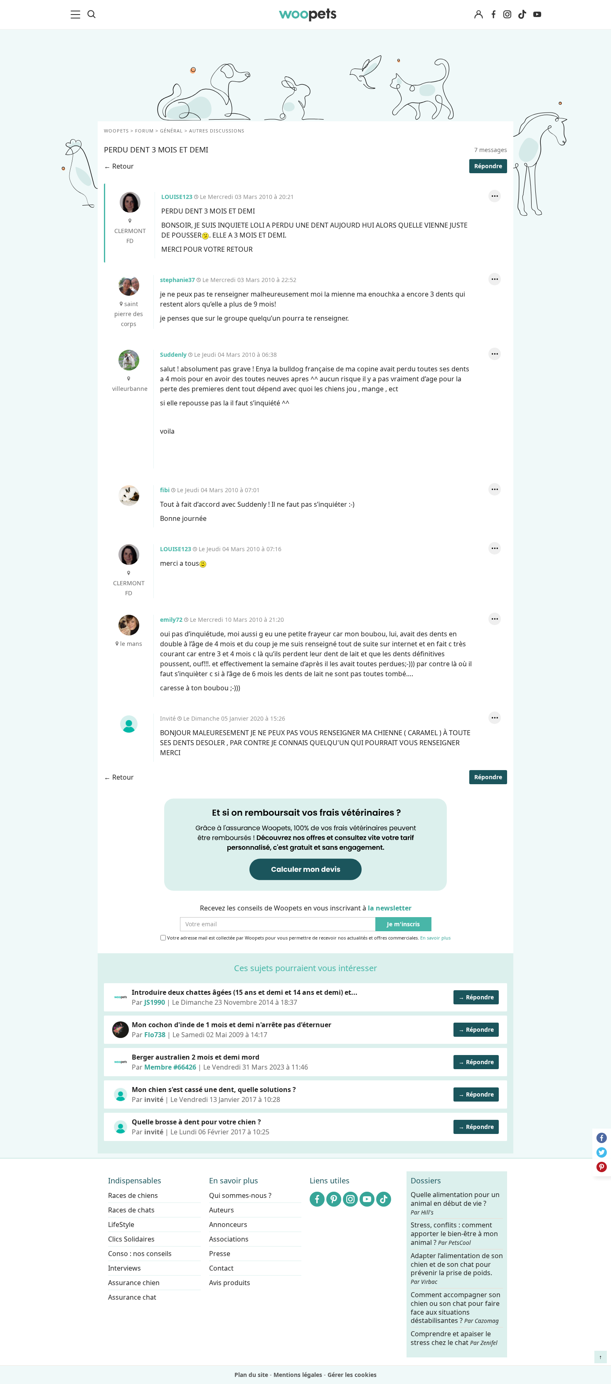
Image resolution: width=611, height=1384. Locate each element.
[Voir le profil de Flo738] (120, 1029)
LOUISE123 (130, 202)
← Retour (119, 166)
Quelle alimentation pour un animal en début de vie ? (455, 1203)
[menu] (77, 14)
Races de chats (131, 1210)
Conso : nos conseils (140, 1253)
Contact (221, 1268)
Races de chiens (133, 1195)
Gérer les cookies (352, 1375)
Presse (219, 1253)
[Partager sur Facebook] (601, 1138)
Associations (229, 1239)
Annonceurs (228, 1224)
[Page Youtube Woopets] (537, 14)
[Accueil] (308, 14)
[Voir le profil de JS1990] (120, 997)
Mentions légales (297, 1375)
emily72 (128, 625)
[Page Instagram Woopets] (507, 14)
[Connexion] (478, 15)
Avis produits (229, 1282)
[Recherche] (91, 14)
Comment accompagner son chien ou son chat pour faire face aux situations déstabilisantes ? (455, 1308)
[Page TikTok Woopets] (522, 14)
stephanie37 (128, 285)
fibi (128, 495)
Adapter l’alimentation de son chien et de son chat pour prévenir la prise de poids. (457, 1268)
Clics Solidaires (131, 1239)
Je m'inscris (403, 924)
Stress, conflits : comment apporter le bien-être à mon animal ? (454, 1234)
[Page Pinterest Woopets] (333, 1199)
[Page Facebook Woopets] (493, 14)
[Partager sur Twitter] (601, 1152)
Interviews (124, 1268)
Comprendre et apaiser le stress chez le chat (454, 1338)
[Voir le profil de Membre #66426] (120, 1062)
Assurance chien (134, 1282)
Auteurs (221, 1210)
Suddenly (128, 360)
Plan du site (251, 1375)
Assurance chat (132, 1297)
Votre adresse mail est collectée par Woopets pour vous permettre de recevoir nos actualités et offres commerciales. (308, 938)
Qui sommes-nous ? (240, 1195)
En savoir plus (435, 938)
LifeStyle (121, 1224)
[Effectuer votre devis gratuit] (305, 844)
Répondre (488, 166)
